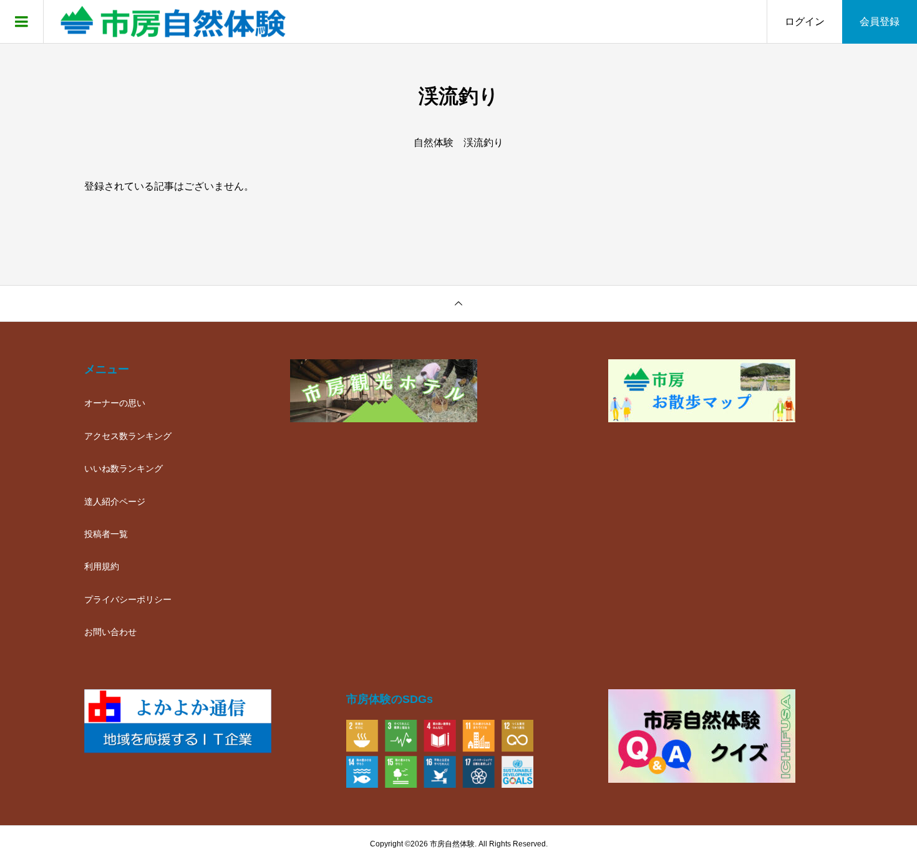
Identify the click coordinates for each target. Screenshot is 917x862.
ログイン (805, 21)
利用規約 (101, 566)
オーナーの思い (114, 403)
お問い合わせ (110, 632)
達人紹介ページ (114, 501)
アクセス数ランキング (128, 436)
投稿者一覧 (106, 534)
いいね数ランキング (123, 468)
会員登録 (880, 21)
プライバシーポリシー (128, 599)
